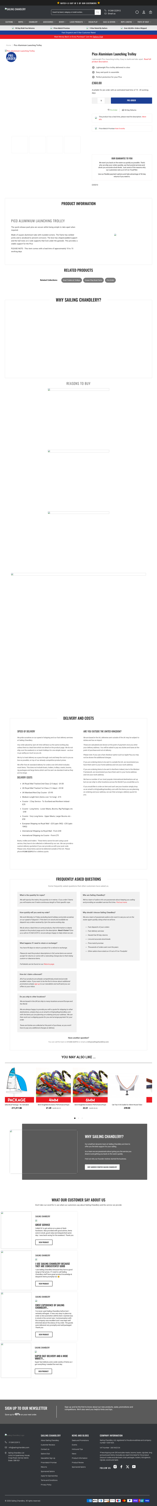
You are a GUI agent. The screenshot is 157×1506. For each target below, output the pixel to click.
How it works (120, 129)
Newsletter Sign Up (48, 1458)
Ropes (21, 22)
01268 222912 (114, 10)
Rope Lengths (126, 22)
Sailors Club (98, 37)
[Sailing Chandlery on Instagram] (115, 1466)
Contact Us (45, 1449)
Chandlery (33, 22)
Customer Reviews (48, 1445)
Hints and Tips (77, 1449)
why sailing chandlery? (104, 1136)
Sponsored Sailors (48, 1471)
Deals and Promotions (80, 1440)
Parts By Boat (144, 22)
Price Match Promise (49, 1463)
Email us (111, 13)
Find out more (121, 902)
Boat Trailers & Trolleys (71, 280)
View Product (44, 1242)
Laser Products (76, 22)
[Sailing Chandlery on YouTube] (134, 1466)
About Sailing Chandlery (50, 1440)
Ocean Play (93, 22)
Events (74, 1445)
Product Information (79, 1458)
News (74, 1454)
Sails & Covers (109, 22)
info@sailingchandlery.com (98, 1042)
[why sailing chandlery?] (44, 1152)
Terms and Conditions (49, 1480)
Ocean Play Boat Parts (93, 280)
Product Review (78, 1463)
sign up (37, 984)
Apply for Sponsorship (49, 1476)
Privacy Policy (46, 1485)
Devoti (62, 22)
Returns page (49, 964)
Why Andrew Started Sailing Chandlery (102, 1167)
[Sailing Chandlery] (15, 9)
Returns (44, 1467)
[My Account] (143, 12)
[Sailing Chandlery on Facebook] (121, 1466)
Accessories (48, 22)
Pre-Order (110, 280)
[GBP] (136, 12)
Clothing (9, 22)
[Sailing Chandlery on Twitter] (127, 1466)
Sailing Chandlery (18, 1501)
